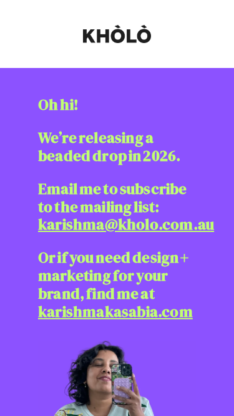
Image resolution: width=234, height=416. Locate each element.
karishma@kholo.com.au (126, 224)
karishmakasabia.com (115, 311)
